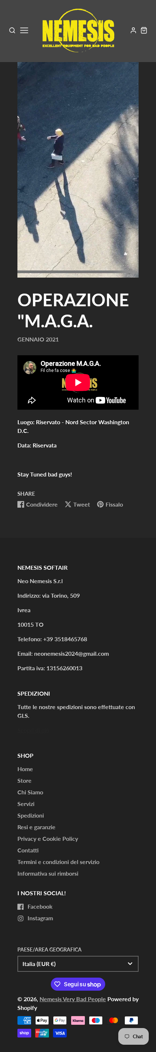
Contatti (27, 850)
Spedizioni (30, 815)
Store (24, 780)
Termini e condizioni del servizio (58, 861)
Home (25, 768)
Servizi (25, 803)
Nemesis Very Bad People (73, 998)
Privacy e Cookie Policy (47, 838)
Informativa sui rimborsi (47, 873)
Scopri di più (33, 729)
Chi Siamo (30, 792)
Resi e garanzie (36, 826)
